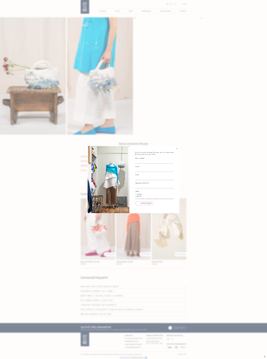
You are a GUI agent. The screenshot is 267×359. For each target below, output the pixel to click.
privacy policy (170, 198)
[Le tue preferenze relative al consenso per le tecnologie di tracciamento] (264, 356)
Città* (137, 174)
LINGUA (137, 191)
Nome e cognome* (140, 158)
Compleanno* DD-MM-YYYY (142, 183)
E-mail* (137, 166)
